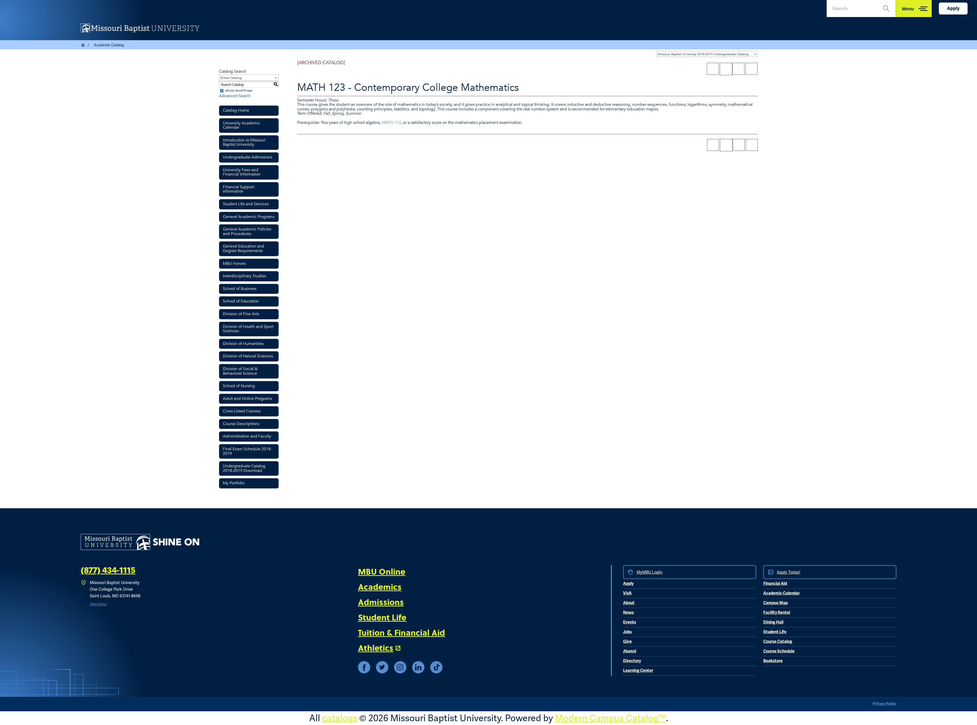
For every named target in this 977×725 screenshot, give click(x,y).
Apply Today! (788, 572)
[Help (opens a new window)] (751, 69)
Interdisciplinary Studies (244, 276)
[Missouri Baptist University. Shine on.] (140, 542)
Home (83, 45)
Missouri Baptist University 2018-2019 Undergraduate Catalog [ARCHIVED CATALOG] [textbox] (708, 54)
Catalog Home (236, 110)
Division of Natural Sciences (248, 356)
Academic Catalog (109, 45)
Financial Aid (775, 583)
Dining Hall (773, 622)
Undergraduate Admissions (247, 157)
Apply (953, 8)
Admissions (381, 602)
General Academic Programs (249, 217)
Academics (379, 586)
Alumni (629, 651)
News (628, 612)
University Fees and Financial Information (242, 172)
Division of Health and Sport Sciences (248, 329)
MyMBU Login (649, 572)
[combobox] (707, 54)
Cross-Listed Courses (242, 411)
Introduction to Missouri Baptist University (244, 142)
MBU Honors (234, 263)
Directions (98, 604)
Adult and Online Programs (247, 398)
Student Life (382, 617)
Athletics (375, 647)
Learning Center (638, 670)
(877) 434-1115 (108, 570)
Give (627, 641)
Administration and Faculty (247, 436)
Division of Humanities (243, 343)
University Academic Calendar (241, 125)
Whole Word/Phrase (238, 91)
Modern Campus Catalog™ (610, 718)
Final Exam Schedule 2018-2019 (247, 451)
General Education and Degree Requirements (243, 248)
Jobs (627, 631)
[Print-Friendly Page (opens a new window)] (738, 69)
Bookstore (773, 660)
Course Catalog (777, 641)
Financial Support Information (238, 189)
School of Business (239, 289)
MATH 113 (391, 122)
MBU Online (381, 571)
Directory (632, 660)
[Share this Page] (726, 69)
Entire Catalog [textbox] (231, 78)
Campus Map (775, 602)
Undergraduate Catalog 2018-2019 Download (244, 468)
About (629, 602)
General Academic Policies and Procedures (247, 231)
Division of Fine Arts (241, 314)
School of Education (241, 301)
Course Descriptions (241, 424)
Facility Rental (776, 612)
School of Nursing (239, 386)
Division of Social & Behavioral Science (240, 371)
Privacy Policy (884, 704)
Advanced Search (235, 96)
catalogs (339, 718)
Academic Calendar (781, 593)
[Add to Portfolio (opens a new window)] (713, 69)
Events (629, 622)
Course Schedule (779, 651)
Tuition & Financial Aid (401, 632)
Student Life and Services (246, 204)
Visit (627, 593)
